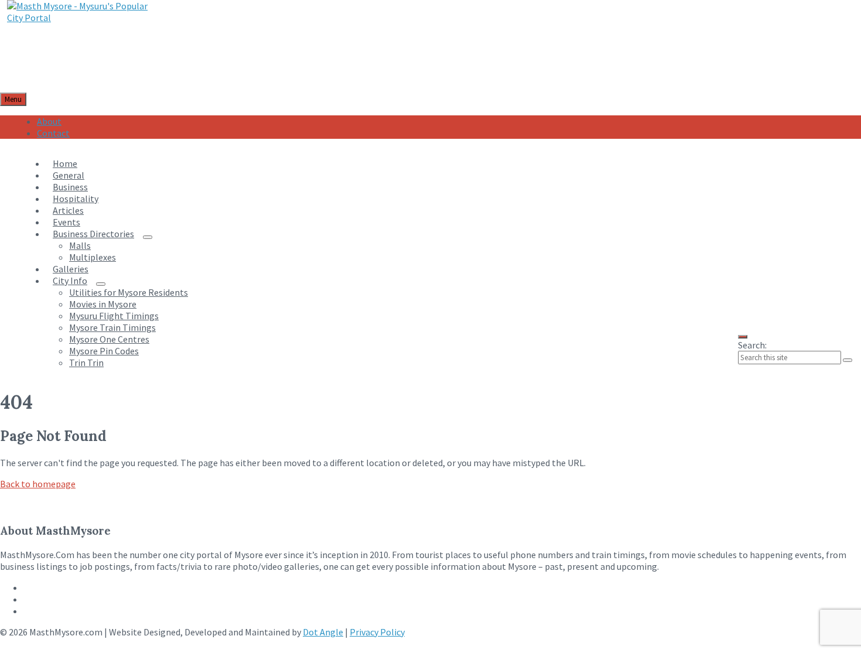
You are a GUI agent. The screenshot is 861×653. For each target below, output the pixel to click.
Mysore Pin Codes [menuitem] (104, 351)
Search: (752, 345)
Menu (13, 99)
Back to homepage (38, 484)
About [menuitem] (49, 121)
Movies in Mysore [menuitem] (102, 304)
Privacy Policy (377, 632)
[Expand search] (742, 337)
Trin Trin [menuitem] (86, 362)
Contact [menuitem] (53, 133)
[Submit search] (847, 360)
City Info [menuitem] (70, 280)
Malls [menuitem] (80, 245)
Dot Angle (323, 632)
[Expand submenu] (147, 237)
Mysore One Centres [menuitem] (109, 339)
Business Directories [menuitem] (93, 234)
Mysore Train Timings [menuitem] (112, 327)
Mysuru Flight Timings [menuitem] (114, 316)
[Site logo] (83, 17)
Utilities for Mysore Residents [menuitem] (128, 292)
